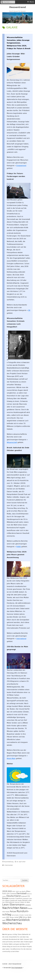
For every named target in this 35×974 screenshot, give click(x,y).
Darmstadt (21, 893)
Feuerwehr (12, 898)
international (9, 902)
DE (29, 310)
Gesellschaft (13, 900)
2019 (4, 891)
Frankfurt (18, 898)
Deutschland (13, 896)
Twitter (12, 917)
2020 (9, 891)
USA (20, 917)
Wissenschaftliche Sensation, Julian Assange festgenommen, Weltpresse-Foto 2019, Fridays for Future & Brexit (18, 43)
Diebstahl (24, 896)
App (20, 891)
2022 (17, 891)
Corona (13, 894)
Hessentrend (17, 7)
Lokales (28, 905)
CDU (8, 893)
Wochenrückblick (18, 919)
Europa (5, 898)
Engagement (21, 166)
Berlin (24, 891)
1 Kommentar (8, 865)
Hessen (25, 900)
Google (20, 900)
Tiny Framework (16, 967)
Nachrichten (10, 908)
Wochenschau (12, 923)
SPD (7, 917)
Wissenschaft (12, 442)
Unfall (16, 917)
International (21, 639)
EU (29, 896)
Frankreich (26, 898)
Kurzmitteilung (8, 861)
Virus (25, 917)
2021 (13, 891)
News (24, 908)
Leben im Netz (25, 902)
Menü (32, 2)
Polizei (13, 911)
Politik (18, 547)
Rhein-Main (11, 758)
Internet (17, 902)
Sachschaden (15, 915)
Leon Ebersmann (13, 904)
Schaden (21, 915)
